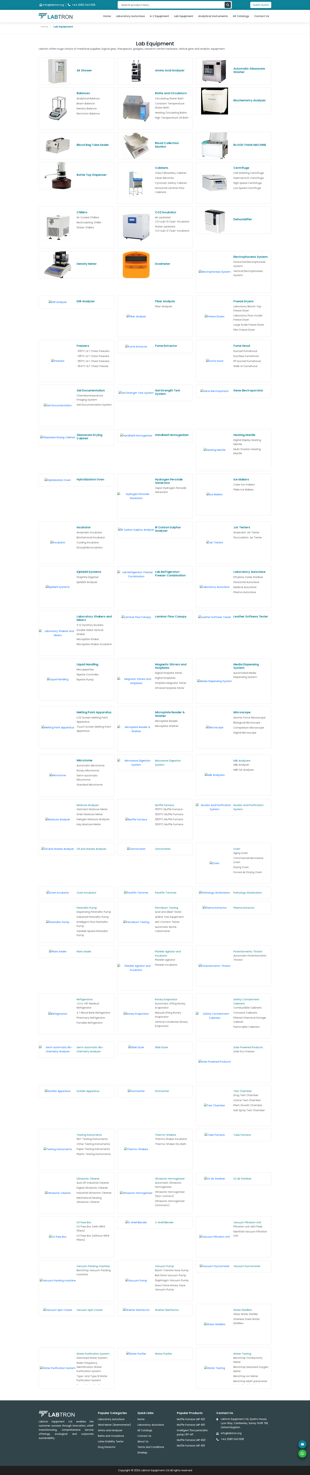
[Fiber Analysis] (136, 316)
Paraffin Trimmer (166, 892)
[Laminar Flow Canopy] (136, 617)
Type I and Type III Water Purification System (92, 1378)
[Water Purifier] (136, 1354)
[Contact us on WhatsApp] (302, 1454)
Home (107, 16)
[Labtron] (55, 16)
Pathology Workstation (247, 892)
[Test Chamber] (215, 1105)
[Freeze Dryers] (215, 316)
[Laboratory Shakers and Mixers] (58, 633)
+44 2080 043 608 (232, 1439)
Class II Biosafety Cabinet (171, 173)
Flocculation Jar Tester (247, 537)
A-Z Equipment (159, 16)
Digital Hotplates (165, 678)
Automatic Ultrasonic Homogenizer (168, 1185)
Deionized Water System (92, 1358)
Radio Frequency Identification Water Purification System (89, 1367)
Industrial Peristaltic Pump (93, 917)
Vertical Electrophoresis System (248, 273)
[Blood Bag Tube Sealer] (58, 145)
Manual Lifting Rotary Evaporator (168, 1015)
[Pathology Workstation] (215, 893)
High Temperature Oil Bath (171, 117)
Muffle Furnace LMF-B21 (191, 1419)
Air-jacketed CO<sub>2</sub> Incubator (172, 219)
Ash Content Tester (167, 922)
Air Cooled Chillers (88, 217)
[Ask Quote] (302, 1444)
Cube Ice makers (244, 484)
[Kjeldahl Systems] (58, 587)
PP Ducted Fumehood (247, 361)
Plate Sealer (84, 951)
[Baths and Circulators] (136, 108)
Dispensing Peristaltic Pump (94, 912)
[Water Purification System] (58, 1368)
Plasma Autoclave (244, 592)
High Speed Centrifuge (247, 183)
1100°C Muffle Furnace (169, 809)
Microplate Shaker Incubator (94, 644)
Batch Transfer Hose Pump (172, 1270)
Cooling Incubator (88, 542)
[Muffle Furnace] (136, 820)
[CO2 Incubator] (136, 227)
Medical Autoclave (245, 587)
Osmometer (163, 849)
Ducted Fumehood (245, 351)
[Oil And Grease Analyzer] (58, 849)
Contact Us (261, 16)
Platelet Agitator (165, 960)
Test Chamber (242, 1091)
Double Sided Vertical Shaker (90, 632)
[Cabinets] (136, 182)
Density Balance (87, 108)
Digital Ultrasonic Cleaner (92, 1188)
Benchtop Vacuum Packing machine (94, 1272)
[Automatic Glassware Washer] (215, 71)
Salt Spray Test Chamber (249, 1110)
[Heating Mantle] (215, 450)
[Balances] (58, 108)
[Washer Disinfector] (136, 1310)
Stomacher (162, 1091)
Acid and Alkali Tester (168, 912)
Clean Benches (164, 178)
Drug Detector (107, 1447)
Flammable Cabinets (246, 1027)
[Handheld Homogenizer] (136, 435)
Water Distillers (242, 1310)
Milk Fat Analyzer (243, 770)
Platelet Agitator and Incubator (168, 953)
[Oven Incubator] (58, 893)
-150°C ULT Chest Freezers (93, 361)
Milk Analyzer (241, 765)
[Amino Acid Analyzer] (136, 71)
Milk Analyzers (241, 760)
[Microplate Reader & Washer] (136, 729)
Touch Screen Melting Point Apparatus (94, 729)
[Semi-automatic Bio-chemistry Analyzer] (58, 1049)
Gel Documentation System (94, 405)
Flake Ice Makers (243, 489)
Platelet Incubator (166, 965)
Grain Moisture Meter (90, 814)
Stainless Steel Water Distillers (246, 1321)
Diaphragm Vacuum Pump (172, 1280)
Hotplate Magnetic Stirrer (170, 683)
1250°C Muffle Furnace (169, 819)
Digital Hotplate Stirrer (168, 673)
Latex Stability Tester (111, 1441)
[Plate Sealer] (58, 952)
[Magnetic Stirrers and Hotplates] (136, 681)
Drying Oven (241, 867)
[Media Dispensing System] (215, 681)
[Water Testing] (215, 1368)
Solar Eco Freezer (244, 1051)
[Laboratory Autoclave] (215, 587)
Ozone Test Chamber (247, 1100)
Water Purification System (93, 1354)
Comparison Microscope (248, 727)
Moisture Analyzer (88, 805)
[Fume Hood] (215, 361)
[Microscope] (215, 727)
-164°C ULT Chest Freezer (93, 366)
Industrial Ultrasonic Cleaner (94, 1193)
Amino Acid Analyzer (110, 1430)
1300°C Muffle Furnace (169, 824)
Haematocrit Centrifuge (248, 178)
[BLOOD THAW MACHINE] (215, 145)
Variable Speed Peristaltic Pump (92, 933)
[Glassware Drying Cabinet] (58, 437)
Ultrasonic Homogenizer (170, 1178)
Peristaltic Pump (87, 908)
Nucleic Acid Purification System (248, 807)
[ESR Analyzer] (58, 302)
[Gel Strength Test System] (136, 393)
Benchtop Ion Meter (245, 1376)
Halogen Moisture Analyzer (93, 819)
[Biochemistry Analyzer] (215, 101)
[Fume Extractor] (136, 346)
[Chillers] (58, 227)
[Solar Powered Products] (215, 1062)
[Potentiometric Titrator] (215, 966)
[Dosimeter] (136, 264)
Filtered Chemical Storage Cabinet (249, 1020)
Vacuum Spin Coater (90, 1310)
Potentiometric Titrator (247, 951)
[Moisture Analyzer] (58, 820)
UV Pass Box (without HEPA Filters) (93, 1238)
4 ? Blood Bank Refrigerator (93, 1012)
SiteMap (142, 1452)
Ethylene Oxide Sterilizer (248, 577)
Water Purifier (163, 1354)
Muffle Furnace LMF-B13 (191, 1445)
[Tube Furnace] (215, 1135)
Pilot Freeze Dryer (244, 330)
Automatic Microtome (91, 765)
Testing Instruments (89, 1135)
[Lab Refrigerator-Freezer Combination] (136, 574)
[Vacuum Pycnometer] (215, 1266)
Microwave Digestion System (168, 763)
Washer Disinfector (167, 1310)
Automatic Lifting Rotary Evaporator (170, 1005)
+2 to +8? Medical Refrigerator (88, 1005)
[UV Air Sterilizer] (215, 1179)
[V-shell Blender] (136, 1222)
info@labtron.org (53, 5)
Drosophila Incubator (90, 547)
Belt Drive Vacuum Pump (170, 1275)
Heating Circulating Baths (171, 112)
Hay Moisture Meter (89, 824)
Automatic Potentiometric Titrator (250, 958)
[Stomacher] (136, 1091)
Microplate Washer (167, 726)
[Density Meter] (58, 264)
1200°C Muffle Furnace (169, 814)
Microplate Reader (166, 721)
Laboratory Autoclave (130, 16)
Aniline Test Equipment (169, 917)
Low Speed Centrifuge (247, 188)
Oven (236, 849)
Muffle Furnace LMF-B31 (191, 1425)
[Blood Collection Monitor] (136, 145)
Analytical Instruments (213, 16)
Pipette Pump (85, 679)
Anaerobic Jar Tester (246, 532)
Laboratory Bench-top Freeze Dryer (247, 308)
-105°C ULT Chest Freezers (93, 351)
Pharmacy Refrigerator (91, 1018)
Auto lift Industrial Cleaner (93, 1183)
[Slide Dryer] (136, 1047)
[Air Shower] (58, 71)
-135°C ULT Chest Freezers (93, 356)
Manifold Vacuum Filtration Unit (250, 1233)
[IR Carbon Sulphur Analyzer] (136, 530)
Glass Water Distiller (245, 1314)
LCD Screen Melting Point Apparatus (92, 720)
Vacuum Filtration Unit (247, 1222)
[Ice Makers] (215, 494)
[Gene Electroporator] (215, 391)
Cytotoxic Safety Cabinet (171, 183)
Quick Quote (261, 5)
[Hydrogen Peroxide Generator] (136, 496)
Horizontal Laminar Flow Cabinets (169, 190)
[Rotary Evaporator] (136, 1014)
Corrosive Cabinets (245, 1012)
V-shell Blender (164, 1222)
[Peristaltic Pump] (58, 922)
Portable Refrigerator (90, 1023)
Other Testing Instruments (93, 1144)
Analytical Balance (88, 98)
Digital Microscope (244, 732)
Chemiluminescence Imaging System (90, 397)
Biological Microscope (246, 722)
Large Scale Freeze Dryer (248, 325)
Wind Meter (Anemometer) (114, 1425)
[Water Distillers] (215, 1324)
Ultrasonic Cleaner (88, 1178)
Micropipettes (85, 669)
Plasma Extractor (244, 908)
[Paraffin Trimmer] (136, 893)
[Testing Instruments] (58, 1149)
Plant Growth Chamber (247, 1105)
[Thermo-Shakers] (136, 1149)
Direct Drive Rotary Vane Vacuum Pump (170, 1287)
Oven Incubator (86, 892)
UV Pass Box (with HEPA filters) (91, 1228)
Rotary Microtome (88, 770)
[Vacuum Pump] (136, 1281)
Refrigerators (85, 999)
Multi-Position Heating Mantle (247, 451)
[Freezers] (58, 361)
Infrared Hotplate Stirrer (169, 688)
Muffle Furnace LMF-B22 (191, 1440)
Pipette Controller (88, 674)
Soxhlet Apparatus (88, 1091)
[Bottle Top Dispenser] (58, 175)
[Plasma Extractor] (215, 908)
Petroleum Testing (166, 908)
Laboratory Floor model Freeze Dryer (247, 317)
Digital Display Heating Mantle (247, 442)
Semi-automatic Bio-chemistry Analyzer (90, 1049)
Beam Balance (86, 103)
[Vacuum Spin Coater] (58, 1310)
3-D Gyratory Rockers (90, 625)
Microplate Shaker (88, 639)
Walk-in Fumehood (245, 366)
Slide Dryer (161, 1047)
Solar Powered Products (248, 1047)
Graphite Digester (88, 577)
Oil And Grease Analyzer (91, 849)
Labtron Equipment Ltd (155, 1470)
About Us (142, 1441)
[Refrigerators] (58, 1014)
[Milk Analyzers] (215, 775)
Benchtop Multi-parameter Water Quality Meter (250, 1383)
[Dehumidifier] (215, 220)
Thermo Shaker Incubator (171, 1139)
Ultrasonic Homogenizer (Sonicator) (170, 1203)
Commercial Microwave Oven (248, 860)
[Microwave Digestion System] (136, 763)
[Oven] (215, 863)
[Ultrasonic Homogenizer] (136, 1193)
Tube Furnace (242, 1135)
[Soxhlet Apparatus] (58, 1091)
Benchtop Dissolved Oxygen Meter (250, 1369)
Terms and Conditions (150, 1447)
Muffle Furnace (164, 805)
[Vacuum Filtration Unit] (215, 1237)
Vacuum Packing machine (93, 1266)
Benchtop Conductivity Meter (247, 1360)
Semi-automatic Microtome (87, 777)
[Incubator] (58, 542)
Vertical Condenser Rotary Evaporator (171, 1024)
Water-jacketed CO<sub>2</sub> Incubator (172, 228)
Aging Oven (240, 853)
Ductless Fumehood (246, 356)
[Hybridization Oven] (58, 480)
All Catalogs (241, 16)
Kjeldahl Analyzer (87, 582)
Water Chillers (85, 227)
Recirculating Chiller (89, 222)
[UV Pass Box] (58, 1237)
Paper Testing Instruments (93, 1149)
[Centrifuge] (215, 182)
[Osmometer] (136, 849)
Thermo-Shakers (165, 1135)
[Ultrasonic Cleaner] (58, 1193)
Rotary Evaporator (166, 999)
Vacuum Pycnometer (246, 1266)
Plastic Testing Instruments (94, 1154)
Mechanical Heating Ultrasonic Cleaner (89, 1200)
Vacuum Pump (164, 1266)
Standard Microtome (90, 784)
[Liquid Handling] (58, 679)
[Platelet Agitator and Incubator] (136, 968)
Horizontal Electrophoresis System (249, 264)
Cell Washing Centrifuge (248, 173)
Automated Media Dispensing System (245, 675)
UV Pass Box (84, 1222)
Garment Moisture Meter (92, 809)
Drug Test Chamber (245, 1095)
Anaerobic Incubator (89, 532)
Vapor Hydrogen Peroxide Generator (170, 490)
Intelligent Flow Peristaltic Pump (92, 924)
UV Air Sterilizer (242, 1178)
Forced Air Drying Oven (247, 872)
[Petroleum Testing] (136, 922)
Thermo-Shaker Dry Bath (170, 1144)
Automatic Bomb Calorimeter (166, 929)
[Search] (228, 5)
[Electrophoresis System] (215, 272)
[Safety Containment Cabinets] (215, 1016)
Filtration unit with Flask (248, 1226)
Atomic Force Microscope (249, 717)
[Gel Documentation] (58, 405)
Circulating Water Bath (169, 98)
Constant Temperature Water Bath (169, 105)
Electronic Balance (88, 113)
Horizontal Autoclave (246, 582)
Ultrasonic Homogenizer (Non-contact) (170, 1194)
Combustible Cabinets (247, 1007)
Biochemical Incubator (91, 537)
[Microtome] (58, 775)
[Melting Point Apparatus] (58, 727)
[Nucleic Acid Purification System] (215, 807)
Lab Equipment (183, 16)
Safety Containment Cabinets (246, 1001)
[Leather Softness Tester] (215, 617)
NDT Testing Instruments (92, 1139)
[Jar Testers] (215, 542)
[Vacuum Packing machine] (58, 1281)
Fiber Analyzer (163, 306)
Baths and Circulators (111, 1436)
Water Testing (242, 1354)
